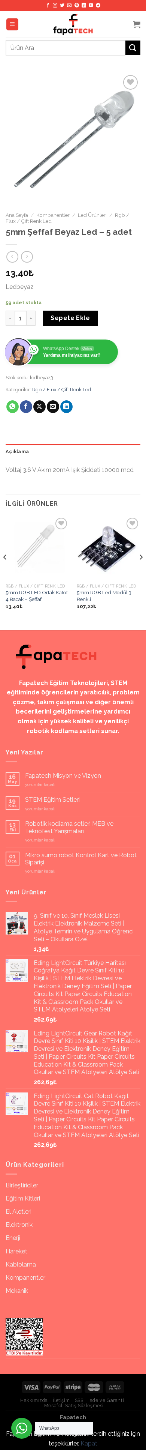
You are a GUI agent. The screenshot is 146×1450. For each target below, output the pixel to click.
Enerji (13, 1237)
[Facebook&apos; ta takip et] (48, 5)
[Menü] (12, 24)
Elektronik (19, 1224)
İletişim (61, 1400)
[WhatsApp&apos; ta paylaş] (12, 406)
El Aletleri (18, 1211)
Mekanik (17, 1290)
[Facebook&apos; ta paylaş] (26, 406)
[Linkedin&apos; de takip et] (84, 5)
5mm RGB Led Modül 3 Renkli (104, 595)
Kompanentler (53, 215)
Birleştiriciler (22, 1185)
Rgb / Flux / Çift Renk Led (61, 389)
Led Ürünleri (92, 215)
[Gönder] (132, 48)
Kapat (88, 1443)
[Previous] (5, 572)
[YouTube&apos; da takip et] (91, 5)
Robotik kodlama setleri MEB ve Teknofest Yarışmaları (69, 827)
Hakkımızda (34, 1400)
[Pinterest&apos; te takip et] (76, 5)
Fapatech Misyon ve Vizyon (63, 775)
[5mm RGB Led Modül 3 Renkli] (108, 548)
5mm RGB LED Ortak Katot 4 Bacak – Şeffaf (37, 595)
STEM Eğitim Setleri (52, 799)
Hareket (16, 1251)
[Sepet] (136, 24)
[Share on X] (39, 406)
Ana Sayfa (17, 215)
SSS (79, 1400)
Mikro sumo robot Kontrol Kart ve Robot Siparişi (81, 859)
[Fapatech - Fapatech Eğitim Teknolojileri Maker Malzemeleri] (73, 24)
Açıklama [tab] (17, 451)
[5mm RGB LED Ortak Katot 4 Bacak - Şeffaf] (37, 548)
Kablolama (21, 1264)
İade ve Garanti (106, 1400)
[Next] (141, 572)
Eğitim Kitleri (23, 1198)
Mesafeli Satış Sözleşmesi (74, 1405)
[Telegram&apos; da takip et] (98, 5)
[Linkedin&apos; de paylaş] (66, 406)
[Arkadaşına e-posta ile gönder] (53, 406)
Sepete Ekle (70, 318)
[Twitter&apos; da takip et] (62, 5)
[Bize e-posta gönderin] (69, 5)
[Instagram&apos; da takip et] (55, 5)
